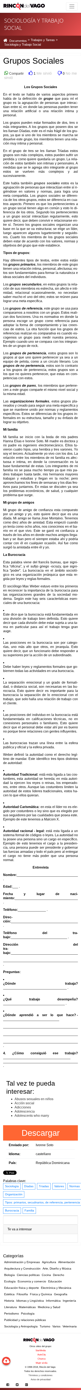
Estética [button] (9, 1294)
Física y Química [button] (41, 1294)
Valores (59, 1186)
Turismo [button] (45, 1326)
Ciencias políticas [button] (28, 1275)
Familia (29, 1210)
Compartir (16, 73)
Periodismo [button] (11, 1313)
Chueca (41, 1358)
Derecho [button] (58, 1275)
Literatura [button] (10, 1307)
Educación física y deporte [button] (21, 1287)
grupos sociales (47, 183)
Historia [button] (9, 1300)
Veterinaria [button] (70, 1326)
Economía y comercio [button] (32, 1281)
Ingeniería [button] (69, 1300)
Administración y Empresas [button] (22, 1262)
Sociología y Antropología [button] (21, 1326)
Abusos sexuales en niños (34, 1099)
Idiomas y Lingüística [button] (30, 1300)
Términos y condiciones (40, 1375)
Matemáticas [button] (27, 1307)
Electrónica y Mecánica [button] (56, 1287)
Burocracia (12, 1210)
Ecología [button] (10, 1281)
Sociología (12, 1186)
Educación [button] (55, 1281)
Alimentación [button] (66, 1262)
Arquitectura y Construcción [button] (22, 1268)
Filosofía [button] (22, 1294)
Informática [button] (53, 1300)
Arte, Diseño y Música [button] (57, 1268)
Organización (13, 1194)
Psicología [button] (27, 1313)
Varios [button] (56, 1326)
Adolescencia (25, 1111)
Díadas (28, 1186)
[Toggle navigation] (72, 6)
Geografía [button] (60, 1294)
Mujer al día (41, 1363)
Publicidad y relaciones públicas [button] (25, 1320)
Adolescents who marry (32, 1115)
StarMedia (41, 1350)
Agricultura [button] (49, 1262)
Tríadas (44, 1186)
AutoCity (41, 1354)
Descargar (41, 1132)
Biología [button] (9, 1275)
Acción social (24, 1103)
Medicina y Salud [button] (49, 1307)
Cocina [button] (46, 1275)
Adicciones (23, 1107)
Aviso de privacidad (40, 1379)
